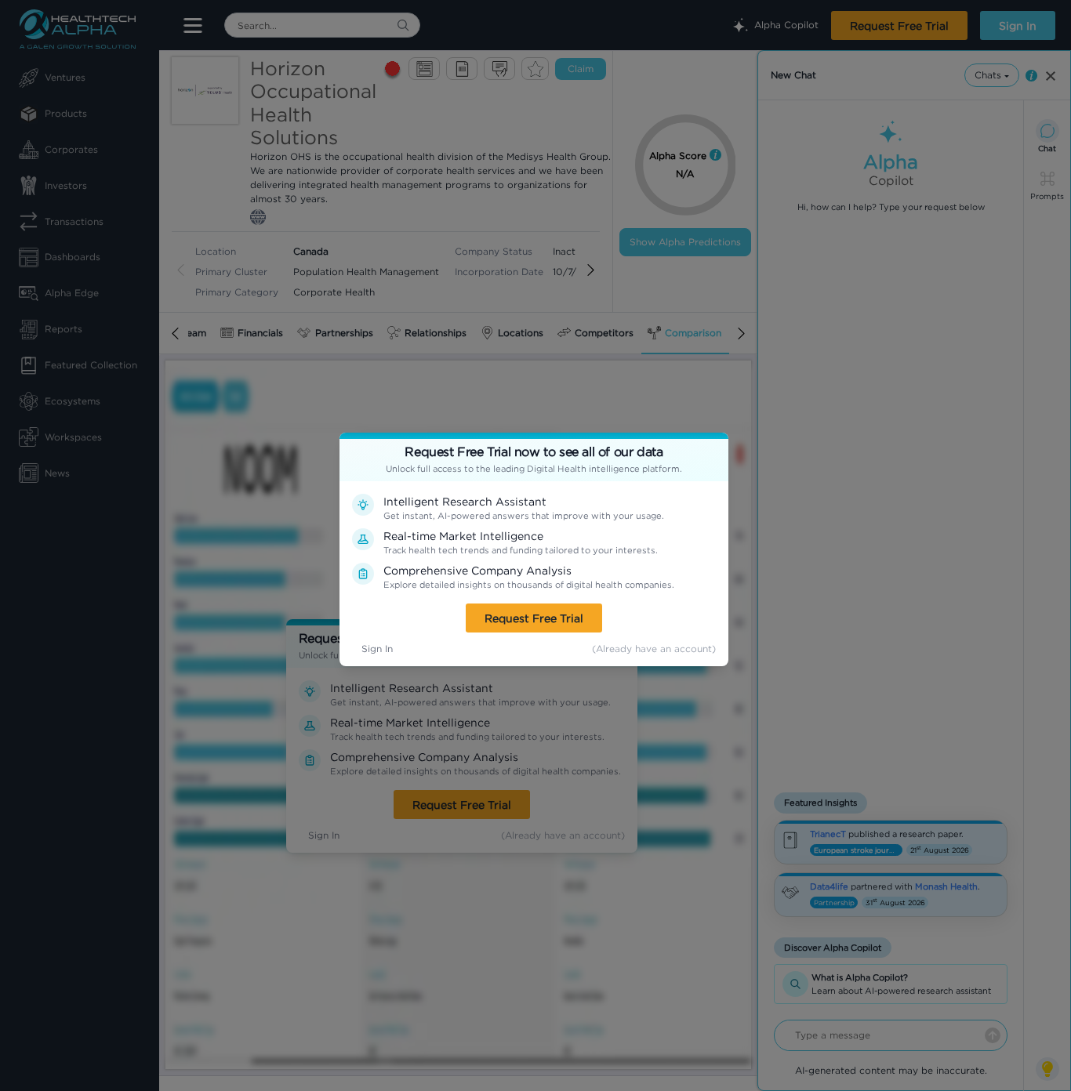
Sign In (377, 648)
